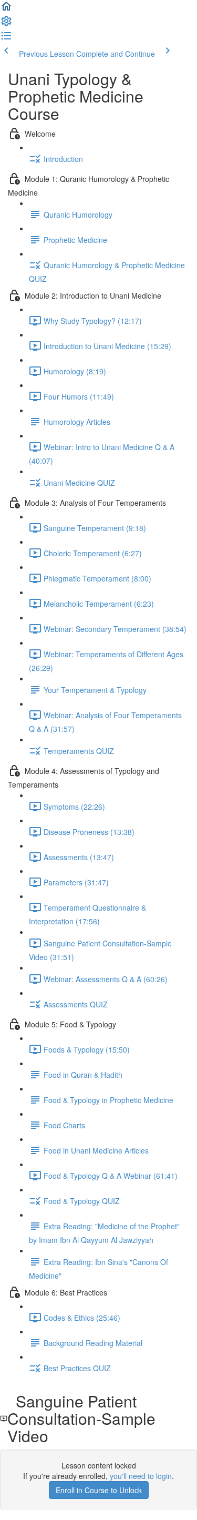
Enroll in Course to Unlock (99, 1490)
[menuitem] (6, 24)
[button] (6, 9)
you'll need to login (141, 1476)
